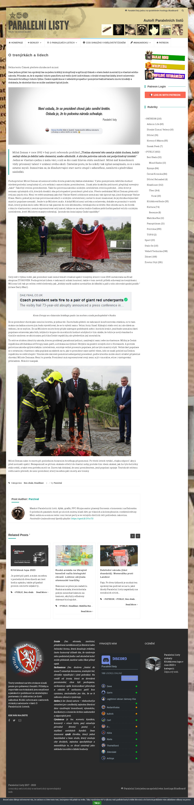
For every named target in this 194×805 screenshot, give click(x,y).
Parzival (58, 483)
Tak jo (97, 803)
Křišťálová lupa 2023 (23, 570)
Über (151, 190)
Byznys (150, 168)
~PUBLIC (18, 592)
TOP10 (150, 234)
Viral (154, 195)
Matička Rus (85, 605)
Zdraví (148, 256)
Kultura (151, 207)
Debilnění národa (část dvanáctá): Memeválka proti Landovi (116, 573)
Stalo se (149, 245)
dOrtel (150, 135)
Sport (148, 240)
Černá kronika (155, 173)
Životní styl (151, 262)
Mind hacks (155, 162)
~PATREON (109, 599)
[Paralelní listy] (39, 24)
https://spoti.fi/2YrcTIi (82, 518)
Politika (151, 229)
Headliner (39, 483)
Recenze (153, 212)
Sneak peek (153, 146)
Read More (41, 592)
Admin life (153, 124)
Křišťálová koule (155, 201)
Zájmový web (171, 671)
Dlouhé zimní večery (158, 129)
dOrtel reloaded (155, 179)
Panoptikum (154, 223)
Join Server (129, 678)
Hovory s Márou (155, 140)
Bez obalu (28, 483)
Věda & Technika (153, 251)
